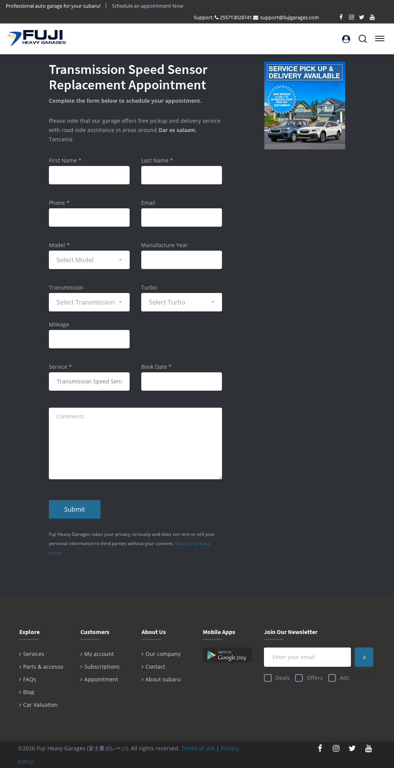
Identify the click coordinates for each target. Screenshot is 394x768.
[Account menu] (345, 38)
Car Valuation (40, 704)
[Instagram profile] (336, 748)
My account (99, 654)
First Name (65, 160)
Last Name (157, 160)
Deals (282, 677)
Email (148, 202)
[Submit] (364, 657)
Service (60, 366)
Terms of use (198, 748)
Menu (378, 35)
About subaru (163, 679)
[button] (89, 260)
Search (362, 35)
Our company (162, 654)
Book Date (156, 366)
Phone (59, 202)
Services (33, 654)
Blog (28, 692)
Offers (315, 677)
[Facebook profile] (320, 748)
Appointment (101, 679)
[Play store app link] (227, 655)
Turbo (149, 287)
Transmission (66, 287)
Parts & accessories (48, 666)
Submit (74, 509)
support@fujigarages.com (289, 17)
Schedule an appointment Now (148, 5)
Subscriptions (102, 666)
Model (59, 245)
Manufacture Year (164, 245)
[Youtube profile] (368, 748)
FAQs (29, 679)
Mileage (59, 324)
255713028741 (236, 17)
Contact (155, 666)
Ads (344, 677)
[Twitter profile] (352, 748)
